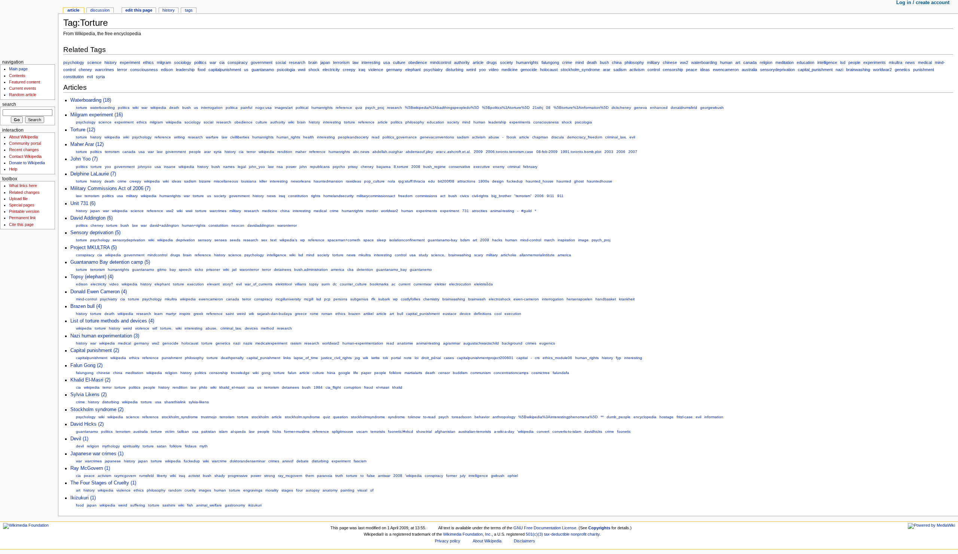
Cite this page (21, 224)
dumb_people (619, 417)
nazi (839, 69)
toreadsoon (462, 417)
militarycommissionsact (376, 196)
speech (185, 269)
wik (251, 314)
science (94, 62)
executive (481, 167)
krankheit (627, 299)
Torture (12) (82, 129)
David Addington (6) (91, 218)
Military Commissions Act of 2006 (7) (110, 188)
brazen (354, 314)
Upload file (18, 198)
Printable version (24, 211)
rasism (295, 343)
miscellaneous (226, 181)
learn (158, 314)
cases (449, 358)
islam (223, 431)
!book (511, 137)
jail (234, 269)
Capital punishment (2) (94, 350)
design (498, 181)
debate (302, 461)
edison (167, 69)
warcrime (219, 461)
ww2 (684, 62)
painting (347, 490)
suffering (137, 505)
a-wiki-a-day (504, 431)
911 (560, 196)
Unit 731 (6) (82, 203)
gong (266, 373)
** (602, 417)
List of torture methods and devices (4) (112, 321)
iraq (362, 69)
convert (543, 431)
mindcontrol (440, 62)
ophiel (512, 476)
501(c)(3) (534, 534)
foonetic (624, 431)
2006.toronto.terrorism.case (509, 152)
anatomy (330, 490)
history (110, 62)
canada (750, 62)
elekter (440, 284)
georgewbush (712, 107)
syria (100, 76)
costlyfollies (410, 299)
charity (593, 534)
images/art (284, 107)
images (205, 490)
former (451, 476)
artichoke (508, 255)
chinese (670, 62)
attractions (466, 181)
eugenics (547, 343)
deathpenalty (232, 358)
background (512, 343)
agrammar (451, 343)
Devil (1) (79, 438)
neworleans (301, 181)
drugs (491, 62)
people (854, 62)
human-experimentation (362, 343)
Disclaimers (524, 541)
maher (300, 152)
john (303, 167)
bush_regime (434, 167)
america (564, 255)
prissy (353, 167)
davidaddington (260, 225)
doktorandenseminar (247, 461)
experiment (130, 62)
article (478, 62)
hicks (276, 431)
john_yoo (257, 167)
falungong (550, 62)
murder (372, 211)
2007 (632, 152)
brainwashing (858, 69)
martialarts (413, 373)
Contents (17, 75)
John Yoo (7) (84, 159)
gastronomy (235, 505)
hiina (331, 373)
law (356, 62)
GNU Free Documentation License (544, 528)
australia (749, 69)
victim (169, 431)
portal (396, 358)
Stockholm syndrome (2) (96, 409)
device (465, 314)
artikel (368, 314)
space (368, 240)
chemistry (431, 299)
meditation (784, 62)
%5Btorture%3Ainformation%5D (580, 107)
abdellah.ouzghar (387, 152)
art (737, 62)
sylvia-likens (199, 402)
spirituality (131, 446)
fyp (618, 358)
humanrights (527, 62)
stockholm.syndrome (302, 417)
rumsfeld (146, 476)
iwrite (375, 358)
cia (222, 62)
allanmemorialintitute (537, 255)
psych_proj (374, 107)
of (371, 490)
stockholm (260, 417)
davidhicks (593, 431)
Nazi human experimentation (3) (104, 336)
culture (399, 62)
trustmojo (209, 417)
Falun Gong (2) (86, 365)
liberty (162, 476)
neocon (237, 225)
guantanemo (421, 269)
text (273, 240)
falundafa (561, 373)
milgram (164, 62)
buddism (460, 373)
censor (444, 373)
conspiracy (238, 62)
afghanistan (445, 431)
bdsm (465, 240)
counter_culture (353, 284)
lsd (842, 62)
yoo (482, 69)
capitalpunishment (224, 69)
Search (9, 104)
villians (300, 284)
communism (480, 373)
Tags (189, 10)
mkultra (895, 62)
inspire (184, 314)
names (229, 167)
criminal (513, 167)
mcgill (308, 299)
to (362, 476)
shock (314, 69)
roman (326, 314)
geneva (640, 107)
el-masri (382, 387)
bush (604, 62)
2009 (478, 152)
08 (548, 107)
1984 (318, 387)
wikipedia (158, 107)
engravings (252, 490)
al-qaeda (238, 431)
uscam (361, 431)
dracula (557, 137)
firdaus (190, 446)
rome (314, 314)
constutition (218, 225)
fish (190, 505)
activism (636, 69)
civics (464, 196)
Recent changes (24, 149)
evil (90, 76)
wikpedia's (288, 240)
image (583, 240)
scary (478, 255)
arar (606, 69)
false (371, 476)
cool (497, 314)
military (653, 62)
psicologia (286, 69)
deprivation (185, 240)
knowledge (240, 373)
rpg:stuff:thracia (411, 181)
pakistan (208, 431)
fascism (360, 461)
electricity (331, 69)
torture (81, 107)
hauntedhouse (599, 181)
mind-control (530, 240)
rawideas (353, 181)
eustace (450, 314)
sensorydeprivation (777, 69)
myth (203, 446)
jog (357, 358)
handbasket (605, 299)
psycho (339, 167)
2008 (415, 167)
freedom (405, 196)
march (549, 240)
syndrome (396, 417)
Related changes (24, 192)
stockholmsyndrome (368, 417)
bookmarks (379, 284)
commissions (426, 196)
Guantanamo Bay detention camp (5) (110, 262)
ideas (705, 69)
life (355, 373)
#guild (526, 211)
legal (242, 167)
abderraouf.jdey (419, 152)
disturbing (454, 69)
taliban (183, 431)
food (201, 69)
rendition (284, 152)
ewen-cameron (526, 299)
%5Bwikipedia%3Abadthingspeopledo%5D (442, 107)
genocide (529, 69)
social (280, 62)
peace (691, 69)
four (299, 490)
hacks (497, 240)
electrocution (460, 284)
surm (325, 284)
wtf (154, 328)
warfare (212, 137)
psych (444, 417)
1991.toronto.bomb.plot (581, 152)
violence (375, 69)
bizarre (205, 181)
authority (462, 62)
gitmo (162, 269)
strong (269, 476)
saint (230, 314)
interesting (370, 62)
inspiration (566, 240)
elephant (413, 69)
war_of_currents (258, 284)
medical (925, 62)
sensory (204, 240)
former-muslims (296, 431)
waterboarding (704, 62)
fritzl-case (685, 417)
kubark (384, 299)
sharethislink (175, 402)
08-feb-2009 (547, 152)
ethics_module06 (557, 358)
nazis (247, 343)
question (340, 417)
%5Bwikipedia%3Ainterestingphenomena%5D (558, 417)
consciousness (144, 69)
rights (315, 196)
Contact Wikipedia (25, 156)
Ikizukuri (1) (83, 498)
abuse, (211, 328)
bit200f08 (446, 181)
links (287, 358)
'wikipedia (525, 431)
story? (228, 284)
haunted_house (539, 181)
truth (339, 476)
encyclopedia (645, 417)
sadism (619, 69)
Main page (18, 69)
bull (400, 314)
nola (391, 181)
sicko (199, 269)
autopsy (313, 490)
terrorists (377, 431)
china (617, 62)
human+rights (193, 225)
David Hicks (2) (87, 424)
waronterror (287, 225)
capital (522, 358)
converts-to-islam (566, 431)
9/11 (550, 196)
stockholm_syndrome (580, 69)
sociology (182, 62)
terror (122, 69)
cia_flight (333, 387)
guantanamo (262, 69)
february (530, 167)
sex (264, 240)
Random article (22, 94)
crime (567, 62)
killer (263, 181)
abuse (493, 137)
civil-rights (480, 196)
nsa (280, 167)
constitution (73, 76)
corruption (352, 387)
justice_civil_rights (336, 358)
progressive (238, 476)
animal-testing (502, 211)
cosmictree (540, 373)
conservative (459, 167)
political (302, 107)
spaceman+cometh (343, 240)
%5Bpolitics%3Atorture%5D (506, 107)
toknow (414, 417)
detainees (282, 269)
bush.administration (311, 269)
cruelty (190, 490)
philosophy (634, 62)
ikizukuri (255, 505)
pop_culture (374, 181)
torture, (166, 328)
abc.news (361, 152)
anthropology (503, 417)
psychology (73, 62)
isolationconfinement (407, 240)
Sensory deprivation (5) (95, 232)
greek (198, 314)
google (344, 373)
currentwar (422, 284)
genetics (902, 69)
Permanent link (22, 217)
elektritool (283, 284)
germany (394, 69)
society (506, 62)
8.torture (401, 167)
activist (194, 476)
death (592, 62)
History (168, 10)
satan (162, 446)
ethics (148, 62)
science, (438, 255)
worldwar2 (882, 69)
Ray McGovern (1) (90, 468)
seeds (235, 240)
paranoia (324, 476)
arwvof (287, 461)
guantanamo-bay (442, 240)
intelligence (827, 62)
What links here (23, 185)
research (297, 62)
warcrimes (104, 69)
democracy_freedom (584, 137)
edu (431, 181)
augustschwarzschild (481, 343)
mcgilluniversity (288, 299)
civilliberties (239, 137)
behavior (482, 417)
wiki (135, 107)
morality (271, 490)
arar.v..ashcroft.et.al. (453, 152)
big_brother (501, 196)
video (493, 69)
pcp (327, 299)
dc (335, 284)
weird (471, 69)
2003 (608, 152)
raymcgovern (125, 476)
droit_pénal (431, 358)
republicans (320, 167)
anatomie (405, 343)
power (291, 167)
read (375, 137)
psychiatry (433, 69)
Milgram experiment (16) (96, 114)
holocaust (549, 69)
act (442, 196)
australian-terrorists (474, 431)
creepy (349, 69)
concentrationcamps (511, 373)
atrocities (479, 211)
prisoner (213, 269)
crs (537, 358)
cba (350, 269)
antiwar (384, 476)
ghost (579, 181)
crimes (530, 343)
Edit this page (138, 10)
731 (465, 211)
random (174, 490)
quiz (358, 107)
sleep (381, 240)
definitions (482, 314)
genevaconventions (437, 137)
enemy (498, 167)
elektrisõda (483, 284)
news (910, 62)
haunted (563, 181)
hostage (666, 417)
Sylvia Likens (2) (88, 394)
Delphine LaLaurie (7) (93, 174)
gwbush (497, 476)
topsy (313, 284)
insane (170, 167)
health (308, 137)
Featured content (24, 82)
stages (287, 490)
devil (80, 446)
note (408, 358)
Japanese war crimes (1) (96, 453)
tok (385, 358)
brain (312, 62)
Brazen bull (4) (86, 306)
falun (292, 373)
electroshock (499, 299)
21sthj (538, 107)
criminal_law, (615, 137)
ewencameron (726, 69)
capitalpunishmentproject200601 (485, 358)
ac (393, 284)
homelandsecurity (338, 196)
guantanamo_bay (391, 269)
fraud (368, 387)
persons (340, 299)
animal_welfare (209, 505)
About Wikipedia (23, 137)
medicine (509, 69)
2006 (620, 152)
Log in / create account (922, 2)
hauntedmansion (328, 181)
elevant (213, 284)
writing (179, 137)
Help (13, 169)
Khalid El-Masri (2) (90, 380)
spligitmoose (342, 431)
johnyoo (145, 167)
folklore (395, 373)
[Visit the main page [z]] (29, 29)
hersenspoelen (579, 299)
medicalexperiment (271, 343)
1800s (483, 181)
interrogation (212, 107)
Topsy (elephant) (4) (91, 276)
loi (416, 358)
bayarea (383, 167)
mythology (111, 446)
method (267, 328)
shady (219, 476)
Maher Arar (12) (87, 144)
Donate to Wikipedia (27, 162)
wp (302, 240)
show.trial (424, 431)
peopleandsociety (353, 137)
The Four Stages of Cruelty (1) (103, 483)
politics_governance (399, 137)
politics (200, 62)
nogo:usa (263, 107)
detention (365, 269)
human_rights (288, 137)
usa (386, 62)
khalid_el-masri (232, 387)
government (261, 62)
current (405, 284)
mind (579, 62)
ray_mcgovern (290, 476)
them (309, 476)
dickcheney (621, 107)
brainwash (477, 299)
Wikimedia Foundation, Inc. (467, 534)
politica (232, 107)
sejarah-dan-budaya (274, 314)
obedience (417, 62)
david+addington (164, 225)
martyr (171, 314)
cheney (85, 69)
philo (203, 387)
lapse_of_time (306, 358)
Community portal (25, 143)
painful (246, 107)
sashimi (168, 505)
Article (73, 10)
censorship (673, 69)
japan (325, 62)
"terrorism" (523, 196)
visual (362, 490)
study (423, 255)
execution (195, 284)
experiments (874, 62)
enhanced (659, 107)
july (463, 476)
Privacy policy (447, 541)
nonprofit (578, 534)
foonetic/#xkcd (400, 431)
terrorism (341, 62)
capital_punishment (815, 69)
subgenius (359, 299)
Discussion (100, 10)
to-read (429, 417)
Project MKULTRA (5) (93, 247)
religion (766, 62)
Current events (22, 88)
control (653, 69)
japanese (113, 461)
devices (251, 328)
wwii (301, 69)
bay (173, 269)
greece (301, 314)
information (713, 417)
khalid (397, 387)
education (805, 62)
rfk (373, 299)
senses (220, 240)
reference (344, 107)
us (246, 69)
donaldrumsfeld (684, 107)
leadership (185, 69)
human (726, 62)
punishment (923, 69)
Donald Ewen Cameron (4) (98, 291)
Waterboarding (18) (90, 100)
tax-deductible (557, 534)
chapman (540, 137)
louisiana (248, 181)
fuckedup (515, 181)
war (213, 62)
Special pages (21, 205)
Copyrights (599, 528)
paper (366, 373)
